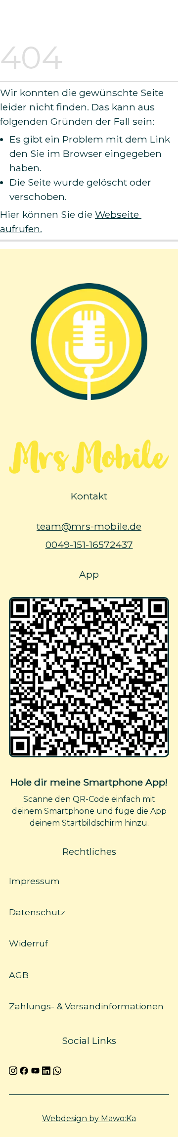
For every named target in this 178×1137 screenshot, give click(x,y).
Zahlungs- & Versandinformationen (86, 1006)
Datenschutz (37, 912)
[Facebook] (24, 1070)
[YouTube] (35, 1070)
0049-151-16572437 (89, 544)
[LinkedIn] (46, 1070)
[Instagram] (13, 1070)
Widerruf (28, 943)
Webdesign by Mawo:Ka (89, 1118)
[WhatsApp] (57, 1070)
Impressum (34, 881)
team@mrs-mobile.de (89, 526)
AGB (19, 975)
